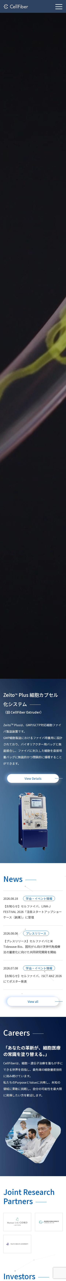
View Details (33, 778)
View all (33, 1001)
